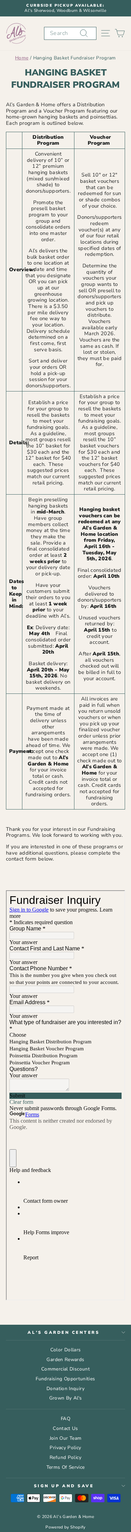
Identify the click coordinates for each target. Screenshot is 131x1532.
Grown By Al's (65, 1398)
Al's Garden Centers (64, 1332)
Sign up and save (64, 1486)
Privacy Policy (65, 1447)
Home (21, 58)
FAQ (65, 1418)
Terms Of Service (65, 1467)
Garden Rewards (65, 1359)
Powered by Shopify (65, 1527)
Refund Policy (65, 1457)
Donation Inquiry (65, 1388)
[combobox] (70, 33)
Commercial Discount (65, 1369)
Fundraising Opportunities (65, 1378)
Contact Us (65, 1428)
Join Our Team (66, 1438)
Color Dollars (65, 1349)
